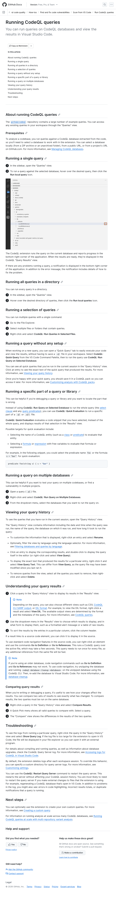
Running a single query (24, 158)
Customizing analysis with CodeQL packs (72, 382)
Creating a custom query (37, 810)
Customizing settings (17, 767)
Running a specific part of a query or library (41, 391)
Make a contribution (73, 852)
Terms (29, 886)
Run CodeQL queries (104, 12)
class (67, 434)
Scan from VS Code (82, 12)
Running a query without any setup (34, 343)
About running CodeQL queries (31, 115)
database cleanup (17, 676)
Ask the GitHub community (20, 869)
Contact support (16, 873)
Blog (79, 886)
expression (40, 443)
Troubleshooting (19, 726)
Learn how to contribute (68, 857)
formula (27, 443)
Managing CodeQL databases (67, 149)
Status (47, 886)
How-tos (33, 12)
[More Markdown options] (31, 46)
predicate (78, 434)
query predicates (31, 411)
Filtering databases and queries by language (38, 546)
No (24, 844)
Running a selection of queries (30, 310)
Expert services (68, 886)
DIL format (41, 608)
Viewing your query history (38, 373)
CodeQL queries (84, 614)
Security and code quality (13, 12)
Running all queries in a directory (33, 282)
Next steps (14, 800)
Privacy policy (11, 849)
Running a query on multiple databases (38, 475)
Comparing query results (23, 687)
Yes (13, 844)
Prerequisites (15, 133)
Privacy (38, 886)
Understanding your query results (33, 586)
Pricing (55, 886)
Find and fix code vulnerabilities (54, 12)
